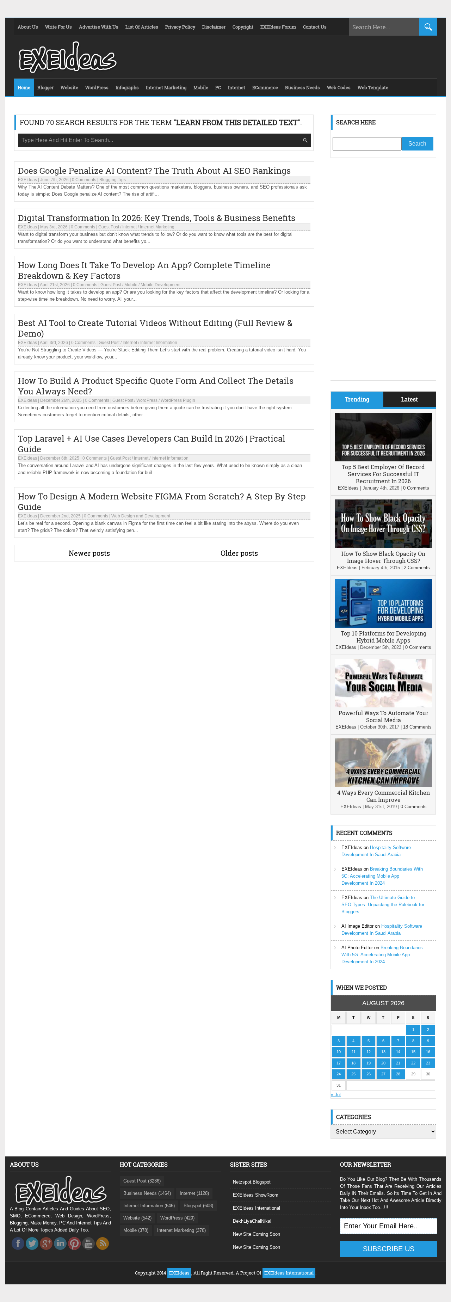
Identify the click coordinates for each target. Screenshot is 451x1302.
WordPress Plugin (178, 400)
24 (338, 1074)
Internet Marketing (157, 227)
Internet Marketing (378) (181, 1230)
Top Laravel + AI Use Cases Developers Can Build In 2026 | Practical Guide (151, 444)
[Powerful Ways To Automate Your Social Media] (383, 705)
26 (368, 1074)
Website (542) (137, 1218)
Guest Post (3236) (142, 1181)
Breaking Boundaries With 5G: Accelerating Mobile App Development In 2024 (382, 876)
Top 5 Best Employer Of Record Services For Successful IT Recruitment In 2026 (383, 474)
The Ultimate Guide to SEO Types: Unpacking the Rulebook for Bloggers (382, 904)
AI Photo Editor (357, 947)
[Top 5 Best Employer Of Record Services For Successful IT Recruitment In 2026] (383, 459)
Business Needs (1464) (147, 1193)
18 (353, 1063)
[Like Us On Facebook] (18, 1251)
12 (368, 1052)
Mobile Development (160, 284)
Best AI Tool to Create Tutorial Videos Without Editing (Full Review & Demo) (155, 328)
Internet (129, 227)
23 (428, 1063)
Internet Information (158, 342)
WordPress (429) (177, 1218)
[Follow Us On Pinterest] (74, 1251)
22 (413, 1063)
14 (398, 1052)
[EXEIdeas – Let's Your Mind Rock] (67, 71)
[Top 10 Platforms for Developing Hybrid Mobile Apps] (383, 626)
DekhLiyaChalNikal (252, 1221)
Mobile (130, 284)
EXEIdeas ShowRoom (255, 1195)
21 (398, 1063)
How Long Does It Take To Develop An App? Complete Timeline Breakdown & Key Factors (144, 270)
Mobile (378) (135, 1230)
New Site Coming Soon (256, 1234)
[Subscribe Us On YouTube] (88, 1251)
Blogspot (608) (198, 1205)
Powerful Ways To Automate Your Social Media (383, 716)
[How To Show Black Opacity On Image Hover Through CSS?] (383, 546)
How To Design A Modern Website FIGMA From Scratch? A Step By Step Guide (162, 501)
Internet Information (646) (149, 1205)
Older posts (239, 553)
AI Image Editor (357, 926)
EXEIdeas (27, 179)
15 (413, 1052)
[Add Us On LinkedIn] (60, 1251)
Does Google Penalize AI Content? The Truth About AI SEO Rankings (154, 170)
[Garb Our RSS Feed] (102, 1251)
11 (354, 1052)
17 (338, 1063)
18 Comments (417, 727)
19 (368, 1063)
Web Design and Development (140, 516)
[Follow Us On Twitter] (32, 1251)
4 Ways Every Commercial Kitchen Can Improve (383, 796)
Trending (357, 399)
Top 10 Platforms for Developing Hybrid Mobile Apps (383, 636)
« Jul (336, 1094)
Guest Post (108, 227)
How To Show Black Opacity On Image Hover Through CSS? (383, 557)
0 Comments (84, 179)
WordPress (146, 400)
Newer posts (89, 553)
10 (338, 1052)
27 (383, 1074)
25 (353, 1074)
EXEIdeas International (256, 1208)
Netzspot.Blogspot (252, 1182)
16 (428, 1052)
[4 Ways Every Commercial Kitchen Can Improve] (383, 785)
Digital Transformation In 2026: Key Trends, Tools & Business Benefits (156, 217)
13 (383, 1052)
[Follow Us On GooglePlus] (46, 1251)
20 (383, 1063)
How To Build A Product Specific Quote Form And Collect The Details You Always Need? (156, 386)
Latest (409, 399)
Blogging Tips (112, 179)
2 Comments (417, 567)
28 (398, 1074)
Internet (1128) (194, 1193)
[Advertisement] (383, 274)
